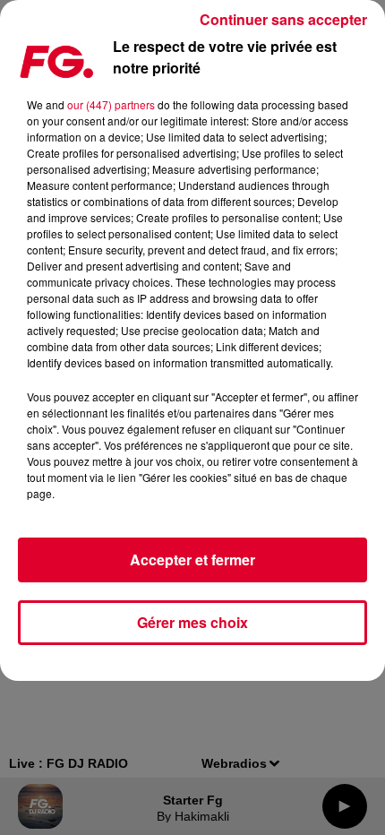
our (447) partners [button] (111, 104)
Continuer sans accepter (283, 19)
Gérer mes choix (192, 622)
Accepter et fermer (192, 559)
